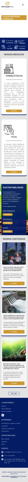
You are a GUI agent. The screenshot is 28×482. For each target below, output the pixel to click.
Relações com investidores (19, 472)
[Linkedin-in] (2, 415)
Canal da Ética (14, 473)
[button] (23, 4)
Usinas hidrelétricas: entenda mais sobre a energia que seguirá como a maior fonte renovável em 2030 (14, 317)
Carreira (9, 472)
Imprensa (4, 472)
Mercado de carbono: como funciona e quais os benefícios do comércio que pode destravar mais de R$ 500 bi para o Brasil (14, 366)
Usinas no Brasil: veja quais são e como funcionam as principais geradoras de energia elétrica (13, 268)
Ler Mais (14, 283)
